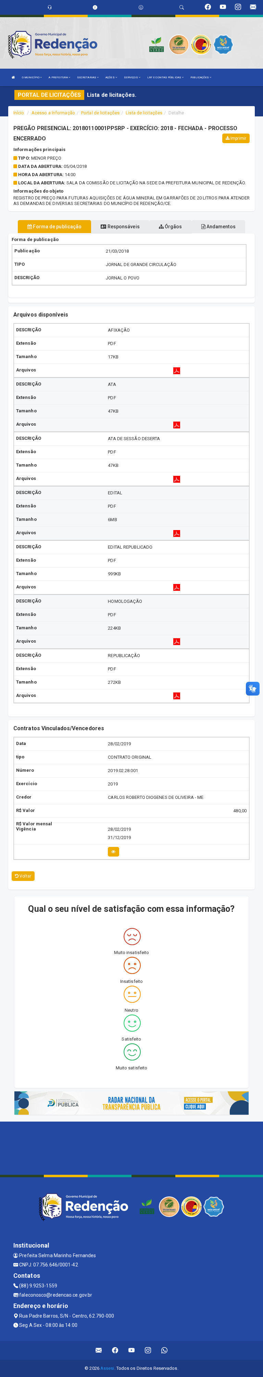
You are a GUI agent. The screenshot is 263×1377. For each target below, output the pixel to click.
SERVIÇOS (131, 77)
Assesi (107, 1368)
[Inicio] (13, 77)
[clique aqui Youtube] (132, 1350)
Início (18, 112)
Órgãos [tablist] (173, 226)
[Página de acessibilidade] (141, 7)
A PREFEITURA (58, 77)
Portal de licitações (100, 112)
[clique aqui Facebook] (115, 1350)
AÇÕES (110, 77)
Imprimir (237, 138)
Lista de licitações (144, 112)
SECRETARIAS (87, 77)
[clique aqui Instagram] (148, 1350)
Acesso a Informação (53, 112)
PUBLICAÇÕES (200, 77)
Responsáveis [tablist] (122, 226)
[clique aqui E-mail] (99, 1350)
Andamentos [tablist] (220, 226)
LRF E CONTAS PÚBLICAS (164, 77)
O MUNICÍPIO (31, 77)
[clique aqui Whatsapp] (165, 1350)
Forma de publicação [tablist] (57, 226)
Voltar (24, 876)
